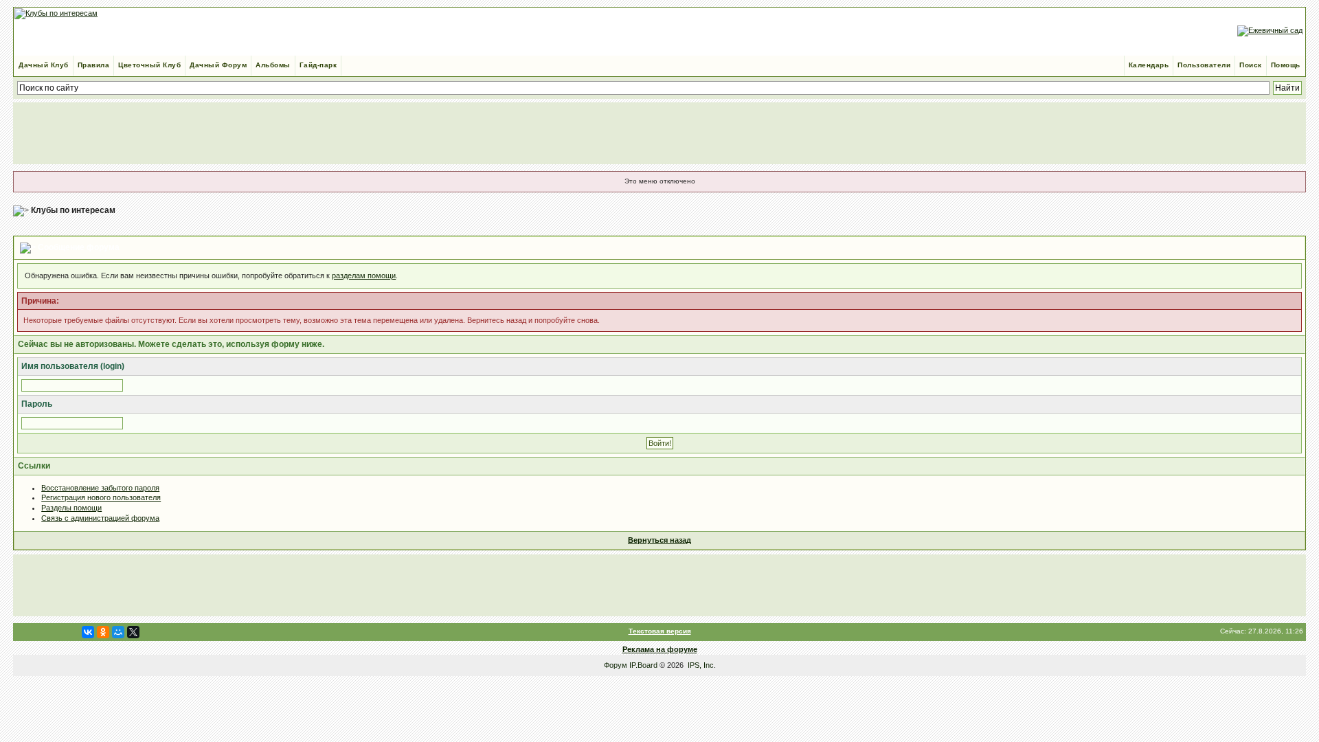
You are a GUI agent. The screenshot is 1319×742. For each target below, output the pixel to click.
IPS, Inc (701, 665)
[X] (133, 632)
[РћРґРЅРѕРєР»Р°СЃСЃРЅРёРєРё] (103, 632)
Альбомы (273, 65)
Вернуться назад (659, 540)
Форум (615, 665)
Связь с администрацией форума (100, 518)
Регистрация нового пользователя (101, 497)
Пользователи (1203, 65)
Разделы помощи (71, 508)
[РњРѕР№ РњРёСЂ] (118, 632)
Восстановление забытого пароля (100, 488)
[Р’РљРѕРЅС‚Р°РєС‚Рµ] (88, 632)
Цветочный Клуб (149, 65)
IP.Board (643, 665)
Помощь (1285, 65)
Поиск (1250, 65)
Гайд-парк (318, 65)
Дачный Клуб (44, 65)
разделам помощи (364, 275)
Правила (94, 65)
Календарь (1149, 65)
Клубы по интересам (73, 210)
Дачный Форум (218, 65)
